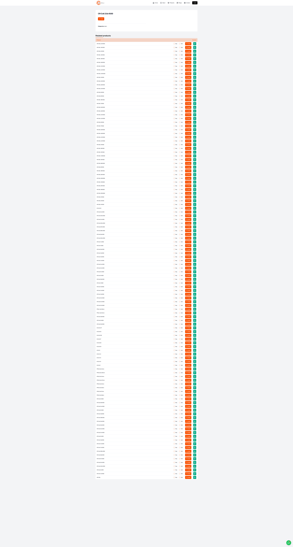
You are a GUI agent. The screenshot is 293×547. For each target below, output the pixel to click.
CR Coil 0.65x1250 (101, 230)
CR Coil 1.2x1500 (100, 473)
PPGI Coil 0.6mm (100, 387)
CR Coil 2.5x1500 (100, 298)
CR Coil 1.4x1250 (100, 260)
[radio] (174, 43)
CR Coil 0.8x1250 (100, 455)
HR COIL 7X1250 (100, 103)
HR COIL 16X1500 (100, 148)
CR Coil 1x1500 (100, 283)
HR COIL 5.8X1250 (101, 107)
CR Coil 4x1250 (100, 470)
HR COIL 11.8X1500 (101, 155)
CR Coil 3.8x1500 (100, 316)
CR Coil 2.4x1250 (100, 264)
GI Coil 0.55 (99, 335)
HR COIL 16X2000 (101, 189)
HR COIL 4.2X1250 (101, 118)
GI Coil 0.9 (99, 346)
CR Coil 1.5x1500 (100, 290)
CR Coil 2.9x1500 (100, 324)
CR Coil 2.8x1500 (100, 402)
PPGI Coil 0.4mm (100, 376)
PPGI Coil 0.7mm (100, 391)
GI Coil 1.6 (99, 361)
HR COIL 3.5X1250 (101, 66)
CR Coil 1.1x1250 (100, 241)
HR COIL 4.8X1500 (101, 133)
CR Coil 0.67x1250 (101, 227)
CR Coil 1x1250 (100, 245)
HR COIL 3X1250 (100, 77)
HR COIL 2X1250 (100, 51)
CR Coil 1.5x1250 (100, 443)
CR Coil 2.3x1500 (100, 301)
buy (176, 43)
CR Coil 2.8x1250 (100, 279)
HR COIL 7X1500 (100, 126)
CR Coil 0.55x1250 (101, 238)
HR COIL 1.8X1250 (101, 58)
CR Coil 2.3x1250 (100, 432)
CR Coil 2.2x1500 (100, 305)
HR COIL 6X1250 (100, 92)
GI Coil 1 (98, 350)
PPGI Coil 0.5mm (100, 384)
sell (182, 43)
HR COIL (98, 477)
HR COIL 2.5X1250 (101, 88)
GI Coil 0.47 (99, 327)
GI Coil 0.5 (99, 331)
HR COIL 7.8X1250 (101, 99)
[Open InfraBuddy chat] (288, 542)
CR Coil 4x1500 (100, 399)
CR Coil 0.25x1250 (101, 223)
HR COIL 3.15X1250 (101, 73)
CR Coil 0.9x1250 (100, 249)
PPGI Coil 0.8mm (100, 395)
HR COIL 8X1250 (100, 96)
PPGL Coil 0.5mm (100, 313)
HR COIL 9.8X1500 (101, 163)
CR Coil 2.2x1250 (100, 268)
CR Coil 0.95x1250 (101, 451)
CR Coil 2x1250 (100, 436)
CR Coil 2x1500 (100, 410)
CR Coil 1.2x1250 (100, 447)
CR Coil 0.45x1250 (101, 466)
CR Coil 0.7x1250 (100, 458)
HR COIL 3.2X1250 (101, 70)
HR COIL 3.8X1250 (101, 62)
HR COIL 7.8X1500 (101, 170)
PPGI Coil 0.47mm (101, 380)
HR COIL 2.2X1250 (101, 43)
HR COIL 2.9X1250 (101, 81)
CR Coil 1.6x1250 (100, 256)
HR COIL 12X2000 (101, 182)
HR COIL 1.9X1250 (101, 55)
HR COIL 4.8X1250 (101, 111)
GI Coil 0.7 (99, 339)
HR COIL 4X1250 (100, 204)
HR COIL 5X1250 (100, 200)
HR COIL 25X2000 (101, 193)
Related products (103, 35)
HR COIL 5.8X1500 (101, 129)
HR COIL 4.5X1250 (101, 114)
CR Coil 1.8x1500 (100, 413)
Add (101, 19)
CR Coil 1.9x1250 (100, 253)
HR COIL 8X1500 (100, 167)
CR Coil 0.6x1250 (100, 234)
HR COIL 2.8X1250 (101, 84)
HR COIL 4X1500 (100, 144)
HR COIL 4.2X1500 (101, 141)
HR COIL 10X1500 (100, 159)
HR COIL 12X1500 (100, 152)
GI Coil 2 (98, 365)
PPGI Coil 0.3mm (100, 369)
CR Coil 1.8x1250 (100, 440)
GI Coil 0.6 (99, 208)
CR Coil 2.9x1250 (100, 421)
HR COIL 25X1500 (101, 185)
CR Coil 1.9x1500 (100, 286)
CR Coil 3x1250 (100, 275)
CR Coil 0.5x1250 (100, 462)
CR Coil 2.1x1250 (100, 271)
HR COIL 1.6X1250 (101, 47)
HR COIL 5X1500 (100, 197)
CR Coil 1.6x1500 (100, 294)
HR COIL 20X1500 (101, 174)
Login (194, 3)
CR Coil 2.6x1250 (100, 425)
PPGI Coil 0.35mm (101, 372)
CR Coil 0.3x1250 (100, 219)
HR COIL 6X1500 (100, 122)
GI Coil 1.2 (99, 354)
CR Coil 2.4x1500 (100, 406)
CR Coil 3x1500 (100, 320)
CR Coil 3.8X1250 (100, 417)
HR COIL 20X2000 (101, 178)
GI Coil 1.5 (99, 357)
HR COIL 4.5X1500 (101, 137)
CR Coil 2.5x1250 (100, 428)
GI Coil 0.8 (99, 342)
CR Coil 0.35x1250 (101, 215)
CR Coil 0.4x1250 (100, 212)
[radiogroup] (178, 43)
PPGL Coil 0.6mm (100, 309)
